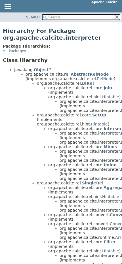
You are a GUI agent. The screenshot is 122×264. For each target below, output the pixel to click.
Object (41, 69)
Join (108, 88)
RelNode (105, 78)
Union (110, 165)
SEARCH (33, 17)
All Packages (14, 51)
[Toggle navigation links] (7, 7)
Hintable (110, 97)
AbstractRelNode (90, 74)
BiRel (88, 83)
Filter (110, 242)
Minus (110, 146)
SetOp (99, 115)
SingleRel (93, 183)
